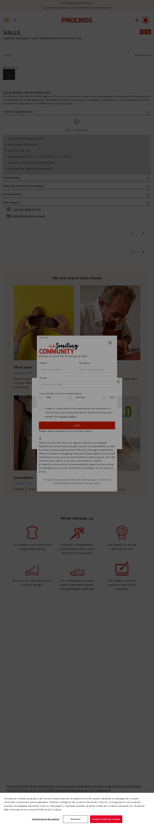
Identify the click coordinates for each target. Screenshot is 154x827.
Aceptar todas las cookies (106, 819)
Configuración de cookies (45, 819)
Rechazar (75, 819)
